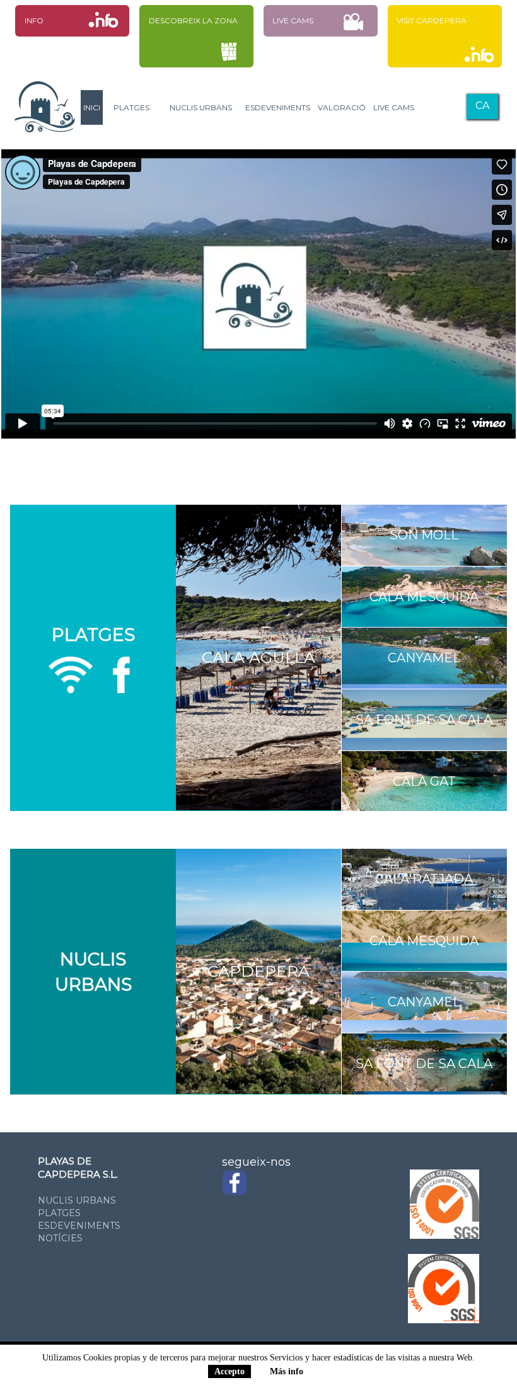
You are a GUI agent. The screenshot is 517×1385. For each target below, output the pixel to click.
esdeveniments (79, 1225)
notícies (60, 1238)
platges (59, 1213)
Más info (286, 1371)
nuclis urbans (77, 1200)
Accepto (229, 1371)
